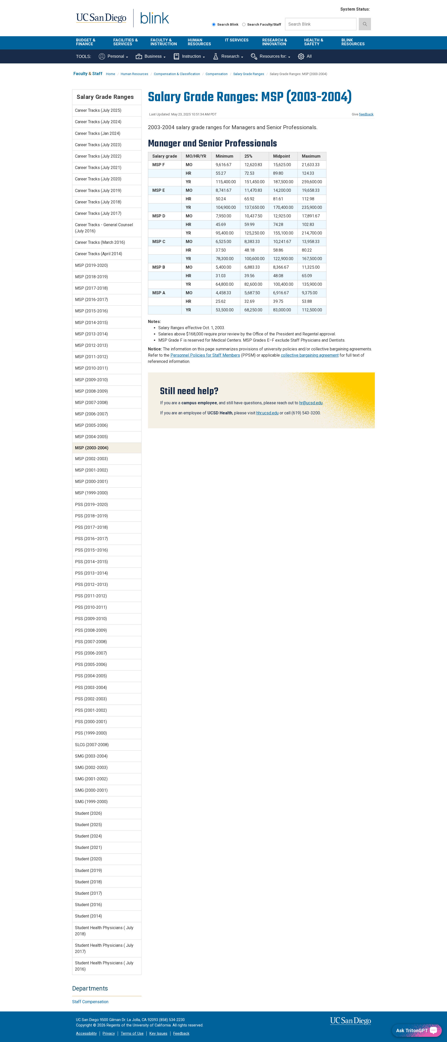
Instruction (191, 56)
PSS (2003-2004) (91, 687)
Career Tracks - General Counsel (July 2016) (104, 227)
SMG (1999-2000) (91, 801)
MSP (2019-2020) (91, 265)
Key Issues (158, 1033)
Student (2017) (88, 893)
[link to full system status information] (333, 9)
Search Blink (228, 24)
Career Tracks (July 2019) (98, 190)
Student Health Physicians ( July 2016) (104, 966)
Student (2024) (88, 836)
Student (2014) (88, 916)
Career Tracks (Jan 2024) (97, 133)
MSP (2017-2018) (91, 288)
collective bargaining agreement (310, 355)
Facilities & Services (125, 42)
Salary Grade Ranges (248, 74)
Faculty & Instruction (164, 42)
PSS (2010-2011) (91, 607)
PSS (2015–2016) (91, 550)
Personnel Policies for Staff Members (205, 355)
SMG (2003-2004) (91, 756)
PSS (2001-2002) (91, 710)
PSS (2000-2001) (91, 721)
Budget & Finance (85, 42)
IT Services (237, 40)
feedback (366, 114)
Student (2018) (88, 881)
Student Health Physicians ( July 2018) (104, 930)
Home (110, 74)
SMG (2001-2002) (91, 778)
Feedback (181, 1033)
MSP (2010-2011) (91, 368)
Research (230, 56)
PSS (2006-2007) (91, 653)
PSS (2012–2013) (91, 584)
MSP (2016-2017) (91, 299)
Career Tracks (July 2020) (98, 179)
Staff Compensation (90, 1001)
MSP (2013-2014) (91, 334)
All (309, 56)
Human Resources (199, 42)
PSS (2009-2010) (91, 618)
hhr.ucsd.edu (267, 412)
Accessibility (86, 1033)
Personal (116, 56)
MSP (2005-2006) (91, 425)
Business (153, 56)
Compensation (217, 74)
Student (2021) (88, 847)
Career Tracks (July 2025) (98, 110)
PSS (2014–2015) (91, 561)
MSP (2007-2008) (91, 402)
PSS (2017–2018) (91, 527)
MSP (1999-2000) (91, 492)
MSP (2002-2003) (91, 458)
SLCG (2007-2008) (92, 744)
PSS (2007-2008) (91, 641)
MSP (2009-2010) (91, 379)
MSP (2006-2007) (91, 414)
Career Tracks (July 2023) (98, 144)
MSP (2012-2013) (91, 345)
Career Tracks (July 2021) (98, 167)
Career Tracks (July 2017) (98, 213)
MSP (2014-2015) (91, 322)
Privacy (109, 1033)
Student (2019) (88, 870)
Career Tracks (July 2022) (98, 156)
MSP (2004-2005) (91, 436)
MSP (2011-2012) (91, 356)
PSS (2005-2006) (91, 664)
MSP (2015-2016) (91, 311)
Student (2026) (88, 813)
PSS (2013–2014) (91, 573)
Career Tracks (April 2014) (98, 253)
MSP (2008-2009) (91, 391)
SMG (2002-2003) (91, 767)
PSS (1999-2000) (91, 733)
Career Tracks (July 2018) (98, 202)
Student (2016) (88, 904)
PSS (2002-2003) (91, 698)
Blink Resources (353, 42)
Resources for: (273, 56)
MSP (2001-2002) (91, 470)
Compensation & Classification (177, 74)
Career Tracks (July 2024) (98, 121)
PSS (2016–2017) (91, 538)
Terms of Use (132, 1033)
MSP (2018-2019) (91, 276)
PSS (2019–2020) (91, 504)
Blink (154, 21)
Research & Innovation (274, 42)
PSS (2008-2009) (91, 630)
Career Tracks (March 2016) (100, 242)
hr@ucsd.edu (311, 402)
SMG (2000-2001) (91, 790)
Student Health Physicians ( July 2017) (104, 948)
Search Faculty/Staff (264, 24)
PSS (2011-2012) (91, 595)
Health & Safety (313, 42)
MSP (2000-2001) (91, 481)
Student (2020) (88, 858)
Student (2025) (88, 824)
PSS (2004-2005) (91, 675)
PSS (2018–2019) (91, 515)
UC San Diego (101, 21)
